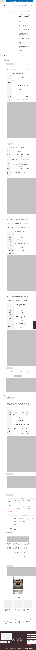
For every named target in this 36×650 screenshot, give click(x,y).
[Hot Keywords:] (29, 11)
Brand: (5, 55)
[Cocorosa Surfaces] (6, 636)
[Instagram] (9, 642)
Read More (6, 623)
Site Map (23, 648)
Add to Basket (23, 52)
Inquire (20, 52)
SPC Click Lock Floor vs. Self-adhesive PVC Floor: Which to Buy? (27, 609)
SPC (5, 59)
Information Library (7, 60)
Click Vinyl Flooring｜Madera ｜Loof (18, 589)
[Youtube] (6, 642)
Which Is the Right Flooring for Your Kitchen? (18, 609)
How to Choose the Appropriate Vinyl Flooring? (8, 609)
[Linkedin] (4, 642)
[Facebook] (1, 642)
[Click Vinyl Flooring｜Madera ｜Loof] (18, 584)
